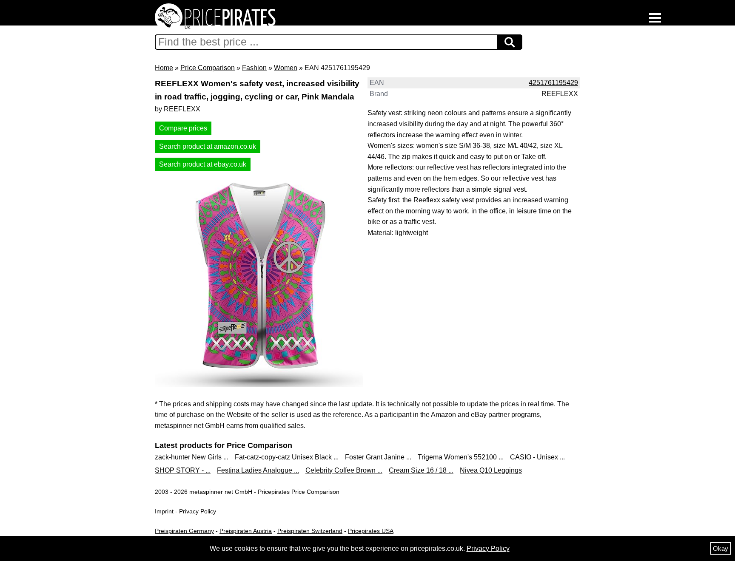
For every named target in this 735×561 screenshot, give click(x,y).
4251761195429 (553, 82)
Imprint (164, 511)
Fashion (254, 67)
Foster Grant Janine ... (378, 457)
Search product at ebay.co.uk (202, 164)
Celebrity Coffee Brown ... (343, 470)
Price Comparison (207, 67)
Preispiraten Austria (245, 530)
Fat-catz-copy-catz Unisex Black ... (287, 457)
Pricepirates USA (370, 530)
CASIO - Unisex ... (537, 457)
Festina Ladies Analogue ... (258, 470)
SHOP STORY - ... (183, 470)
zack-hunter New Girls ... (191, 457)
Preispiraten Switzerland (309, 530)
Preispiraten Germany (184, 530)
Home (164, 67)
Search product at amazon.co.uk (207, 146)
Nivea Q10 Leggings (491, 470)
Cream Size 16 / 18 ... (421, 470)
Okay (720, 548)
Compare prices (183, 128)
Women (285, 67)
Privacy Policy (197, 511)
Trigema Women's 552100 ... (461, 457)
